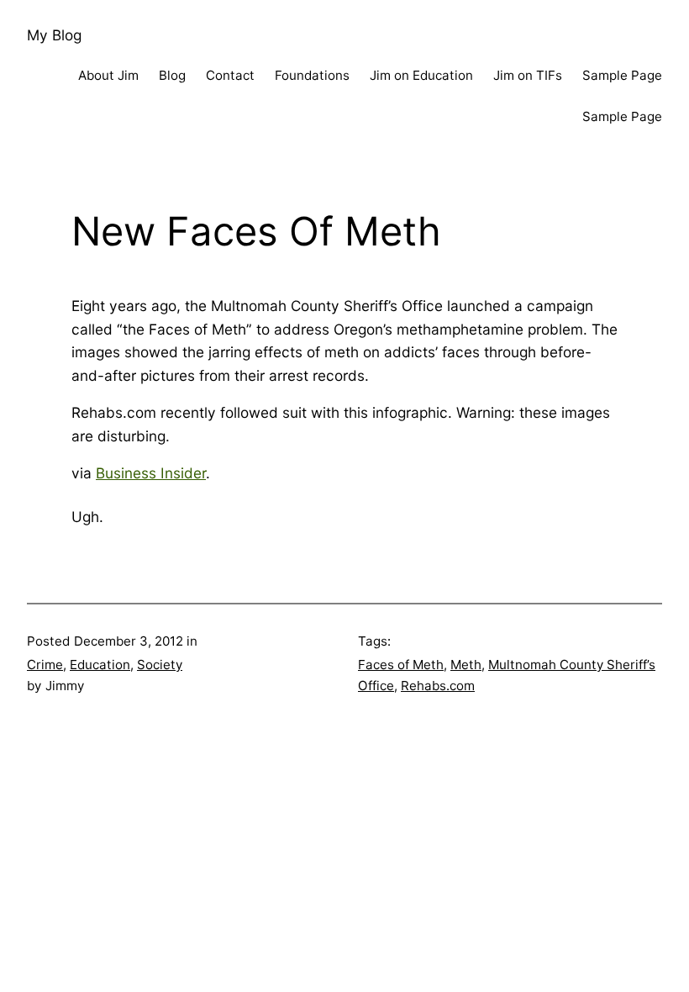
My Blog (54, 35)
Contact (230, 75)
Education (100, 665)
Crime (45, 665)
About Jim (108, 75)
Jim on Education (421, 75)
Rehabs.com (438, 686)
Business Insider (151, 473)
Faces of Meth (401, 665)
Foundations (312, 75)
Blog (172, 75)
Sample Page (622, 75)
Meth (465, 665)
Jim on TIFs (527, 75)
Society (159, 665)
